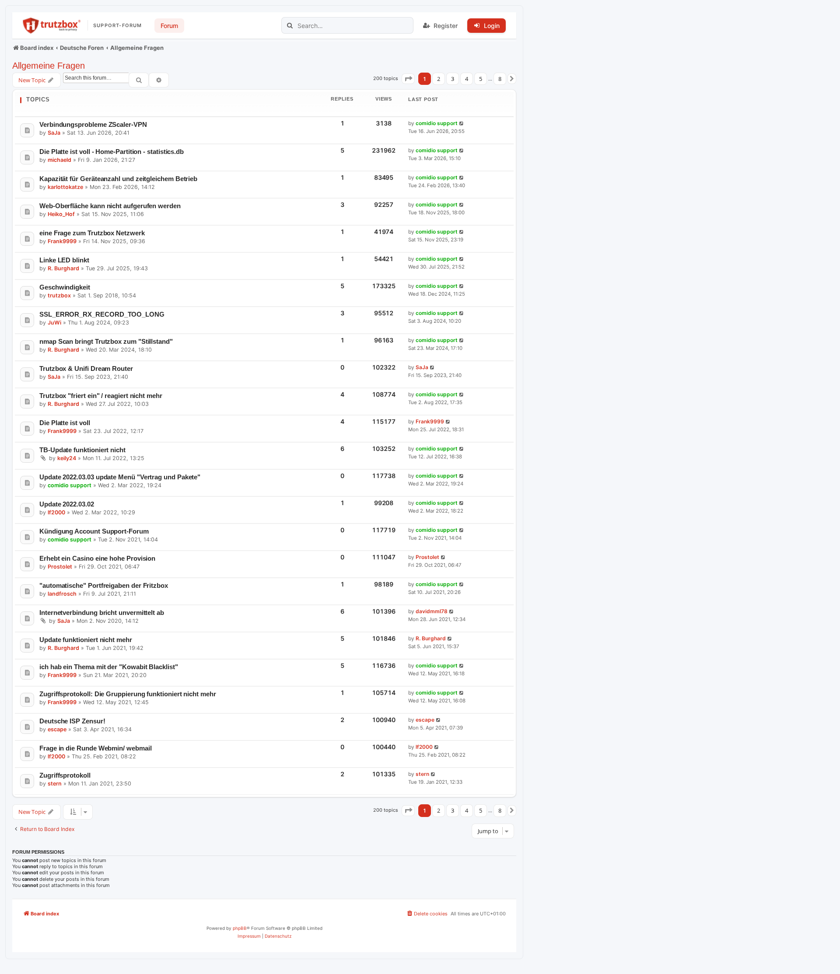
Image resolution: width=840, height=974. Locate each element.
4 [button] (466, 79)
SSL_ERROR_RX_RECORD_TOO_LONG (101, 314)
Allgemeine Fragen (48, 65)
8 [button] (499, 79)
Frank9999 (62, 241)
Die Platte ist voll (64, 422)
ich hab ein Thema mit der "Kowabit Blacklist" (108, 666)
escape (57, 729)
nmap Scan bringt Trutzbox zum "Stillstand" (106, 341)
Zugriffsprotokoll (65, 775)
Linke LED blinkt (64, 260)
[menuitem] (427, 913)
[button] (408, 78)
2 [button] (438, 79)
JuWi (54, 322)
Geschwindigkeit (64, 287)
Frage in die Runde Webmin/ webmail (95, 748)
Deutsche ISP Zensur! (72, 721)
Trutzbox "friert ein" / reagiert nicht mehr (100, 395)
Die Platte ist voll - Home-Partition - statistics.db (111, 151)
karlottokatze (65, 187)
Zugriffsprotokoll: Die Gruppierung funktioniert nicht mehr (127, 694)
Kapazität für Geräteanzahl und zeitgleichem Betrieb (118, 178)
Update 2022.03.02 (66, 504)
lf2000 (56, 512)
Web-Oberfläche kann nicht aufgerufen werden (110, 205)
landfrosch (62, 593)
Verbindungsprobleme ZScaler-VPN (93, 124)
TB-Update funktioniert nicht (82, 450)
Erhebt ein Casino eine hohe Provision (97, 558)
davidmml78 (432, 611)
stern (55, 783)
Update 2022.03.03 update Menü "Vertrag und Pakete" (119, 477)
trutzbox (59, 295)
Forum (169, 25)
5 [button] (480, 79)
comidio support (437, 123)
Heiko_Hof (61, 214)
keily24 (66, 458)
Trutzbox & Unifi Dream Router (86, 368)
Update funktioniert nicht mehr (85, 639)
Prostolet (60, 566)
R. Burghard (63, 268)
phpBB (240, 928)
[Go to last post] (462, 123)
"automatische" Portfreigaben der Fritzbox (103, 585)
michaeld (59, 160)
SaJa (54, 132)
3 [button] (452, 79)
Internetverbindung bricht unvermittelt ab (101, 612)
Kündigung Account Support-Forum (94, 531)
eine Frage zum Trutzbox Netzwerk (92, 233)
